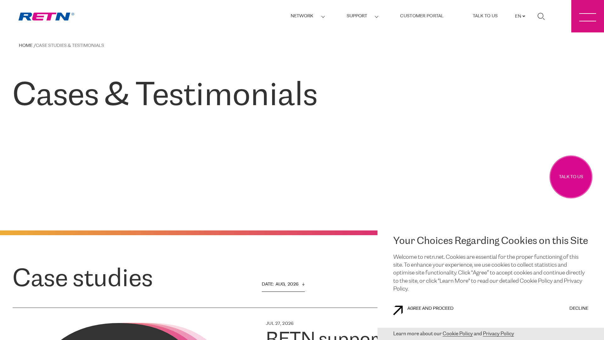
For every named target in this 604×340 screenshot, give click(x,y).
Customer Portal (422, 16)
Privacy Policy (498, 334)
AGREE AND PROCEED (430, 309)
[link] (46, 16)
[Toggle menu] (587, 16)
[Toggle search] (541, 16)
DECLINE (578, 309)
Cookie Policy (458, 334)
